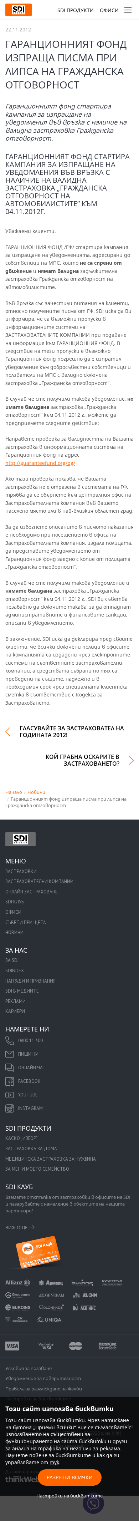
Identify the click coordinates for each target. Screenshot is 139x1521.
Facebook (29, 1081)
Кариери (15, 1011)
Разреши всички (70, 1477)
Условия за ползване (28, 1368)
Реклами (15, 1001)
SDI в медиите (22, 991)
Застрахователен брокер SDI (20, 839)
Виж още (16, 1227)
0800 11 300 (30, 1041)
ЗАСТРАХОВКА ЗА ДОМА (31, 1149)
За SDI (12, 960)
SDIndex (14, 971)
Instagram (30, 1108)
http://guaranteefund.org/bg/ (40, 463)
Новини (14, 932)
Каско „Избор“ (21, 1138)
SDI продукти (75, 10)
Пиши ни (28, 1054)
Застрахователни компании (39, 881)
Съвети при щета (25, 922)
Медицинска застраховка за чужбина (50, 1159)
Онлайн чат (32, 1068)
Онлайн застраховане (31, 892)
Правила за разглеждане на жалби (43, 1388)
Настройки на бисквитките (69, 1495)
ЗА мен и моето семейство (37, 1169)
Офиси (109, 10)
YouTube (28, 1095)
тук (54, 1462)
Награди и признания (30, 981)
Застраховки (21, 871)
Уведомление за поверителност (43, 1378)
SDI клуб (14, 902)
